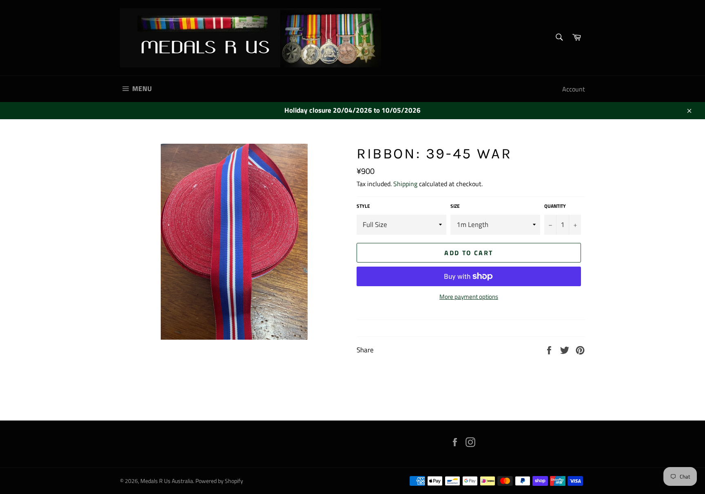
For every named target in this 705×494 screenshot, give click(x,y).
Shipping (405, 184)
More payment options (468, 297)
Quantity (555, 206)
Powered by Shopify (219, 481)
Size (455, 206)
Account (573, 89)
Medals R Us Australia (166, 481)
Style (363, 206)
